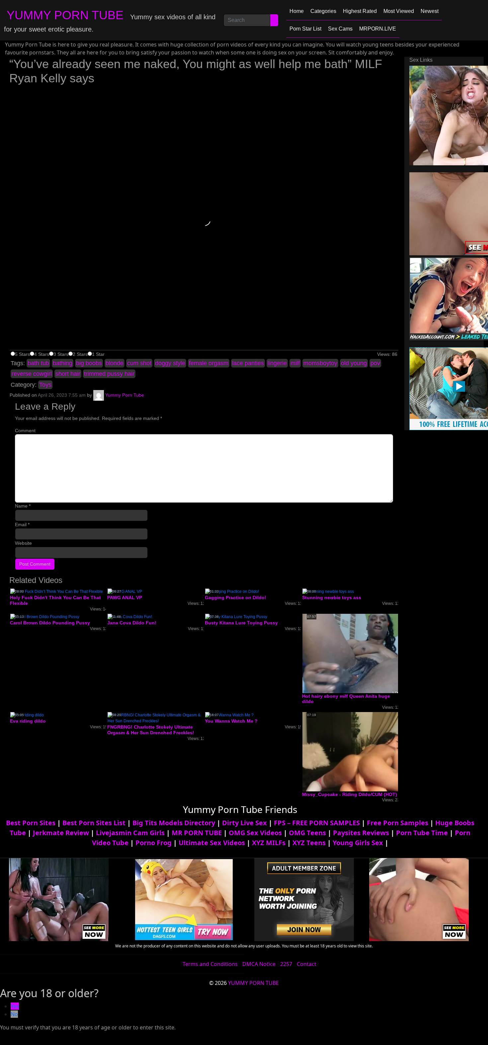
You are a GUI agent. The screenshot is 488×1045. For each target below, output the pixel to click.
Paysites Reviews (361, 832)
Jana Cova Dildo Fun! (131, 622)
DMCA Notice (259, 964)
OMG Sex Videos (255, 832)
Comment (25, 430)
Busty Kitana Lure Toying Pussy (241, 622)
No (14, 1014)
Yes (15, 1006)
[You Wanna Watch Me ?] (229, 714)
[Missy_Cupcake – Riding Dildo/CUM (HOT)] (355, 751)
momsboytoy (320, 363)
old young (354, 363)
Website (23, 543)
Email (22, 524)
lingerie (277, 363)
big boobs (89, 363)
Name (23, 506)
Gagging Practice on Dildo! (235, 597)
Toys (45, 384)
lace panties (248, 363)
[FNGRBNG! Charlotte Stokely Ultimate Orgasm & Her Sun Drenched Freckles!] (155, 717)
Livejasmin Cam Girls (130, 832)
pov (375, 363)
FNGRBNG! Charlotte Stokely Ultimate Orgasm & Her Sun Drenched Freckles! (150, 729)
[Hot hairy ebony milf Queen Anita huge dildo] (355, 653)
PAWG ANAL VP (124, 597)
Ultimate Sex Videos (212, 842)
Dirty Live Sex (244, 822)
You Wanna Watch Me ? (231, 721)
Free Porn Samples (397, 822)
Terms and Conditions (210, 964)
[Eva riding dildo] (27, 714)
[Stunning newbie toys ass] (328, 591)
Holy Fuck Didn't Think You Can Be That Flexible (55, 600)
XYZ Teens (309, 842)
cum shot (139, 363)
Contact (306, 964)
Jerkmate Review (61, 832)
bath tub (38, 363)
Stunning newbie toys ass (331, 597)
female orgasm (208, 363)
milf (295, 363)
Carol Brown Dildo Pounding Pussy (50, 622)
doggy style (170, 363)
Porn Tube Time (422, 832)
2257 (286, 964)
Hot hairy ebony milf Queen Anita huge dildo (346, 698)
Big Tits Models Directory (173, 822)
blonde (114, 363)
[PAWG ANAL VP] (124, 591)
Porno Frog (153, 842)
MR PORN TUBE (197, 832)
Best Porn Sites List (93, 822)
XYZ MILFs (268, 842)
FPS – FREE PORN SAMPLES (317, 822)
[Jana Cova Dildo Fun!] (129, 616)
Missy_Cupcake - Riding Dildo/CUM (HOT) (349, 794)
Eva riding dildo (28, 721)
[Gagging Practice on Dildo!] (232, 591)
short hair (67, 373)
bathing (62, 363)
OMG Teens (307, 832)
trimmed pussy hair (109, 373)
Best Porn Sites (30, 822)
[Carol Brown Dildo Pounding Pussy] (45, 616)
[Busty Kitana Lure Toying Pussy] (236, 616)
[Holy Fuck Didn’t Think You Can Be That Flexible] (56, 591)
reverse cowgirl (32, 373)
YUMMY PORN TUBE (65, 15)
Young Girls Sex (358, 842)
